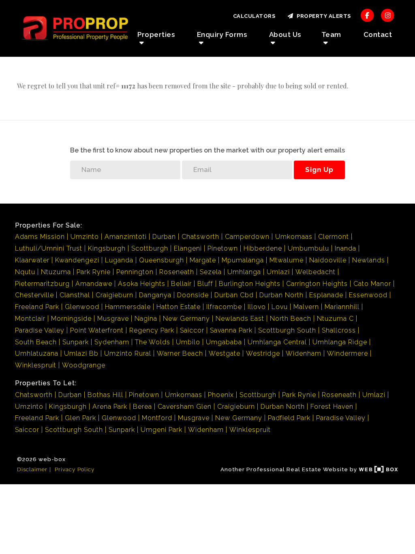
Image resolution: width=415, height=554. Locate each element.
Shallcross (339, 330)
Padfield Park (289, 418)
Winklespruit (35, 365)
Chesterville (34, 295)
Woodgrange (83, 365)
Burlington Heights (249, 284)
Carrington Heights (317, 284)
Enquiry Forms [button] (222, 34)
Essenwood (368, 295)
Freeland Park (37, 307)
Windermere (347, 353)
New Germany (186, 318)
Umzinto (85, 236)
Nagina (146, 318)
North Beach (290, 318)
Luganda (119, 260)
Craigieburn (114, 295)
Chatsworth (200, 236)
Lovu (280, 307)
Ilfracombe (224, 307)
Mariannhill (342, 307)
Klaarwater (32, 260)
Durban (164, 236)
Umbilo (188, 342)
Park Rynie (94, 272)
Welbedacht (315, 272)
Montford (157, 418)
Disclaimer (32, 469)
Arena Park (109, 406)
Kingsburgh (107, 248)
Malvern (306, 307)
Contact (378, 34)
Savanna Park (231, 330)
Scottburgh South (287, 330)
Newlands (368, 260)
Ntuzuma (56, 272)
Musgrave (113, 318)
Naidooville (328, 260)
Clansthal (75, 295)
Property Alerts (322, 16)
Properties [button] (156, 34)
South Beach (36, 342)
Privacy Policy (74, 469)
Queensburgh (161, 260)
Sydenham (111, 342)
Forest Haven (331, 406)
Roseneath (176, 272)
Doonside (193, 295)
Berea (142, 406)
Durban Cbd (234, 295)
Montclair (30, 318)
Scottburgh (149, 248)
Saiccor (192, 330)
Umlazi (278, 272)
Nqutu (25, 272)
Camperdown (247, 236)
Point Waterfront (97, 330)
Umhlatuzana (36, 353)
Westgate (224, 353)
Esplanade (326, 295)
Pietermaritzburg (42, 284)
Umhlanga (244, 272)
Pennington (135, 272)
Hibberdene (263, 248)
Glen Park (80, 418)
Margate (203, 260)
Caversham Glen (185, 406)
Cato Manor (372, 284)
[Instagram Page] (387, 15)
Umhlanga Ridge (339, 342)
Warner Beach (180, 353)
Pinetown (223, 248)
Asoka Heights (141, 284)
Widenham (303, 353)
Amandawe (93, 284)
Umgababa (224, 342)
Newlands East (240, 318)
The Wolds (152, 342)
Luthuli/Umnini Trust (48, 248)
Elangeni (188, 248)
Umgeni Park (161, 430)
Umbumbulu (308, 248)
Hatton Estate (178, 307)
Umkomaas (293, 236)
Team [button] (331, 34)
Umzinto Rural (127, 353)
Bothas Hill (105, 395)
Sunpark (75, 342)
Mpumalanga (243, 260)
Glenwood (82, 307)
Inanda (345, 248)
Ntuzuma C (335, 318)
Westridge (263, 353)
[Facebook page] (367, 15)
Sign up (319, 169)
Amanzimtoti (126, 236)
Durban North (281, 295)
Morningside (71, 318)
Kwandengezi (77, 260)
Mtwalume (287, 260)
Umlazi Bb (81, 353)
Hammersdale (128, 307)
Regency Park (151, 330)
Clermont (333, 236)
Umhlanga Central (277, 342)
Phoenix (221, 395)
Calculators (254, 16)
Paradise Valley (39, 330)
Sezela (211, 272)
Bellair (181, 284)
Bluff (205, 284)
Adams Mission (40, 236)
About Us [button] (285, 34)
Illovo (257, 307)
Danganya (155, 295)
